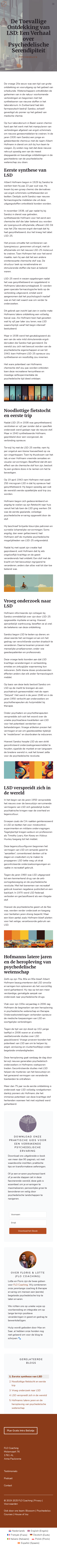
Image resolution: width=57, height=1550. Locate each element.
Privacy (37, 1500)
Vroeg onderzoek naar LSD (26, 1390)
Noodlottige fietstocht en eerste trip (29, 1383)
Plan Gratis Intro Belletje (20, 1430)
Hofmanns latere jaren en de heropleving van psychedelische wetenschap (29, 1404)
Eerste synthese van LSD (27, 1376)
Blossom (30, 1510)
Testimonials (10, 1471)
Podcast (8, 1478)
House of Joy (21, 1514)
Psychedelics (28, 57)
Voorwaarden (11, 1503)
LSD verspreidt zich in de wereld (29, 1395)
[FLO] (4, 4)
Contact (8, 1485)
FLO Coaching (20, 1284)
